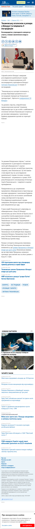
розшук (25, 285)
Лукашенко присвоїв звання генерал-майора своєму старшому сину (16, 450)
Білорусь (5, 285)
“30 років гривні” (17, 7)
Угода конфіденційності (8, 467)
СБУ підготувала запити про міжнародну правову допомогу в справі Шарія (15, 263)
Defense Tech (5, 7)
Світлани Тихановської (9, 85)
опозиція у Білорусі (9, 288)
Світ (8, 20)
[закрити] (34, 513)
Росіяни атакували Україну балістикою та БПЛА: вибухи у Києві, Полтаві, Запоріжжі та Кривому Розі (22, 15)
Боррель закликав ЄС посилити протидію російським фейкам (15, 426)
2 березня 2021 (15, 20)
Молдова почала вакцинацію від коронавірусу (17, 384)
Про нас (3, 458)
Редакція (3, 464)
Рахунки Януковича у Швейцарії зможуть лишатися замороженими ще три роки (15, 391)
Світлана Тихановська (10, 292)
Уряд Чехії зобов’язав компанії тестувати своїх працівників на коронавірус (17, 399)
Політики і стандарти (7, 465)
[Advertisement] (17, 141)
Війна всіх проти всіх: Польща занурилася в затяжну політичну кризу (17, 417)
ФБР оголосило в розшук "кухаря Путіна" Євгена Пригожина (15, 277)
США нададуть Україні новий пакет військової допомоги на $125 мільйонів (16, 442)
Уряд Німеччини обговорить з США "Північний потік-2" (17, 434)
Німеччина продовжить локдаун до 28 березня (17, 378)
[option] (17, 13)
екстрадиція (15, 285)
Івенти (3, 462)
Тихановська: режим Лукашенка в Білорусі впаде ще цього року (16, 270)
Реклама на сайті (6, 460)
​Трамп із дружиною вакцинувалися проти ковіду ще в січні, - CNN (15, 407)
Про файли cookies (7, 525)
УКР (28, 2)
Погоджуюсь (27, 525)
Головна (3, 20)
